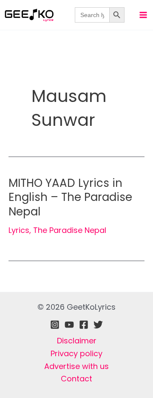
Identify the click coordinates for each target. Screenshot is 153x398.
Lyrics (18, 230)
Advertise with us (76, 366)
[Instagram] (55, 324)
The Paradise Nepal (69, 230)
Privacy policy (76, 353)
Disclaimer (76, 340)
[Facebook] (83, 324)
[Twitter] (98, 324)
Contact (76, 378)
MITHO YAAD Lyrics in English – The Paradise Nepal (70, 197)
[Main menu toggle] (143, 15)
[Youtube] (69, 324)
